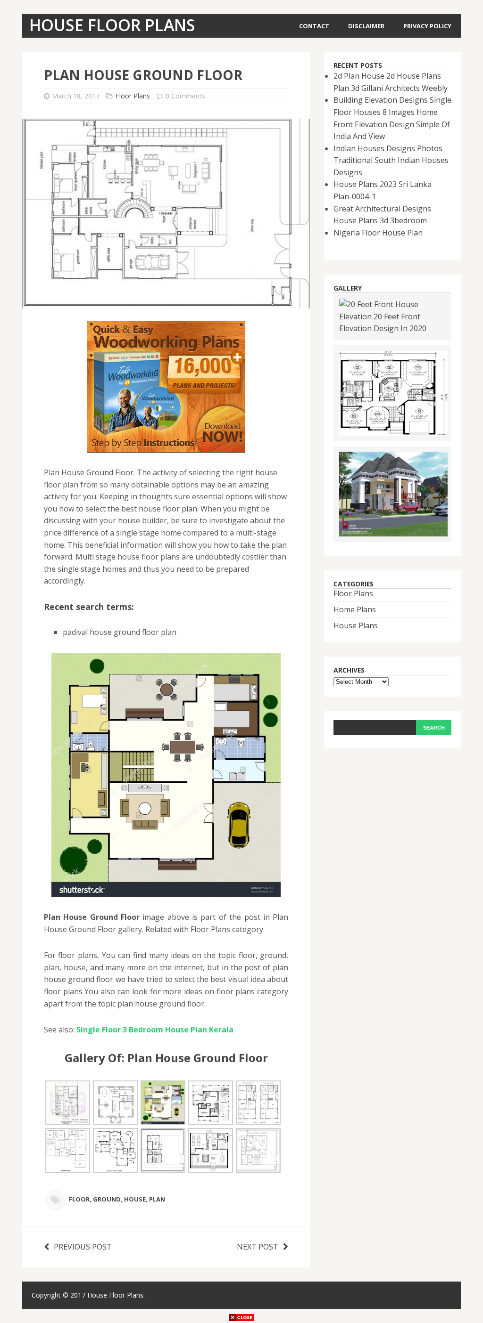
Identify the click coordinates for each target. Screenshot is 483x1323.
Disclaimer (366, 26)
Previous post (83, 1247)
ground (107, 1199)
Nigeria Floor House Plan (378, 232)
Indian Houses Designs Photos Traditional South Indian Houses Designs (391, 160)
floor (79, 1199)
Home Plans (354, 609)
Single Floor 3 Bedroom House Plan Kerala (154, 1029)
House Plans (355, 625)
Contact (314, 26)
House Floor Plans (115, 1295)
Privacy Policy (427, 26)
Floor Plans (133, 95)
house (135, 1199)
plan (157, 1199)
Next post (257, 1247)
